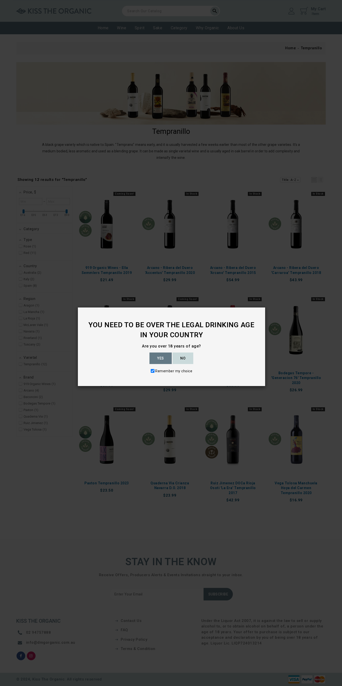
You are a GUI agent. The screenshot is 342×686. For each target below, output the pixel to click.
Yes (160, 358)
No (183, 358)
